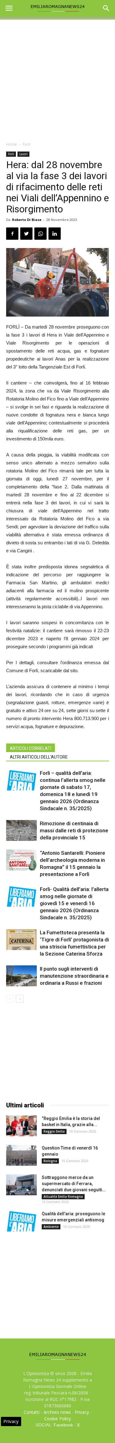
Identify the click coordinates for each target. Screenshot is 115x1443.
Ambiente (51, 1226)
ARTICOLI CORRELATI (30, 748)
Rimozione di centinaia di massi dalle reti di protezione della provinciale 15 (74, 830)
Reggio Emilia (54, 1131)
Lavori (23, 154)
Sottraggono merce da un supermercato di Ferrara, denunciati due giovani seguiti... (74, 1183)
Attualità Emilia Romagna (63, 1196)
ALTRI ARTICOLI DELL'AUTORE (39, 757)
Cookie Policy (57, 1418)
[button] (106, 8)
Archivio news (57, 1412)
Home (11, 144)
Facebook (63, 1424)
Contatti (32, 1412)
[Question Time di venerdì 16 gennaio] (21, 1155)
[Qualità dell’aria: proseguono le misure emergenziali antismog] (21, 1221)
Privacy (82, 1412)
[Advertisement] (57, 77)
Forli (26, 144)
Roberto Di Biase (26, 219)
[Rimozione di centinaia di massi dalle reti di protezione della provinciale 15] (21, 830)
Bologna (50, 1161)
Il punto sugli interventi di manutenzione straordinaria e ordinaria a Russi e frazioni (74, 976)
